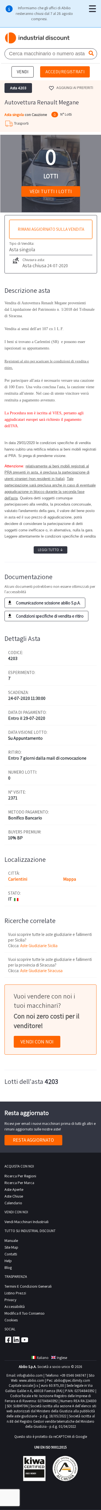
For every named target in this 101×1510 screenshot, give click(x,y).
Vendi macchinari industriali (26, 1221)
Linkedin (16, 1339)
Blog (8, 1267)
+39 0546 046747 (73, 1375)
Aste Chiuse (13, 1196)
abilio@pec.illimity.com (72, 1380)
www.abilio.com (31, 1380)
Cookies (11, 1319)
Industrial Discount (37, 38)
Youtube (24, 1339)
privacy (10, 1299)
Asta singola (14, 114)
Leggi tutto (50, 549)
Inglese (62, 1357)
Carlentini (17, 879)
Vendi (22, 72)
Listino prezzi (15, 1293)
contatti (10, 1254)
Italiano (43, 1357)
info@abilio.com (30, 1375)
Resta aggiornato (33, 1140)
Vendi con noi (37, 1041)
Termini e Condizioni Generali (28, 1286)
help (8, 1260)
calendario (13, 1202)
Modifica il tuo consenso (24, 1313)
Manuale (11, 1240)
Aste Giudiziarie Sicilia (39, 945)
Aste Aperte (13, 1189)
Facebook (7, 1339)
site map (11, 1247)
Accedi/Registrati (64, 72)
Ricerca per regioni (20, 1175)
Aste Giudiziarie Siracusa (41, 970)
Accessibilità (14, 1306)
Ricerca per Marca (19, 1182)
